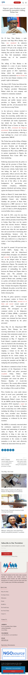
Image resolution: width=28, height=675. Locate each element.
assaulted (4, 374)
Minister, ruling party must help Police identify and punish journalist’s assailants (12, 531)
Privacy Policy (14, 556)
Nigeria (17, 14)
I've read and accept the (9, 556)
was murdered (12, 43)
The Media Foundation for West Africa (13, 663)
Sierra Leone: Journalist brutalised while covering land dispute (12, 511)
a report (21, 404)
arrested (6, 257)
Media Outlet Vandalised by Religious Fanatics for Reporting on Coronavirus (11, 490)
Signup (13, 671)
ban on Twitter (20, 75)
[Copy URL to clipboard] (25, 673)
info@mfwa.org (4, 640)
